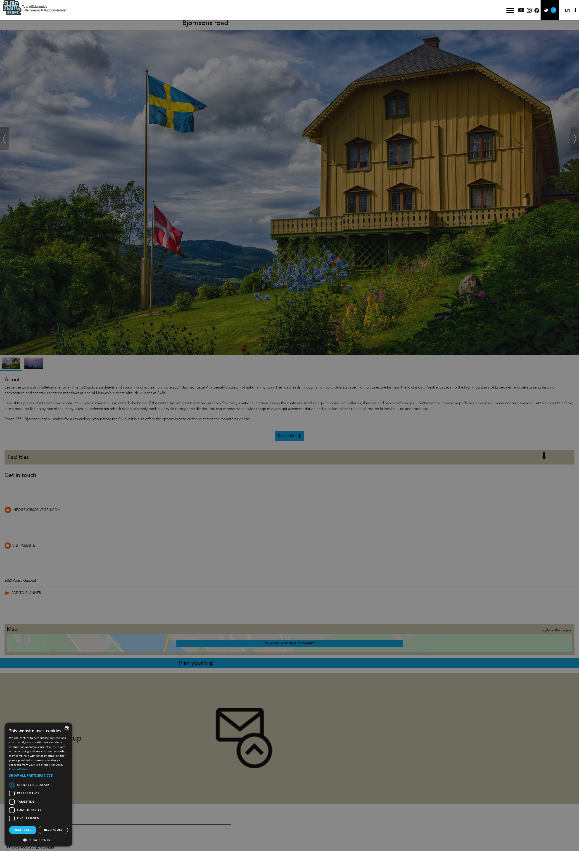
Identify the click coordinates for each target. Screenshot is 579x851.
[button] (38, 775)
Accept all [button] (22, 830)
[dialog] (38, 784)
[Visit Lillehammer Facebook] (536, 11)
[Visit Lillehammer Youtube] (521, 11)
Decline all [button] (53, 830)
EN (567, 10)
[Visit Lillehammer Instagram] (529, 11)
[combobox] (66, 728)
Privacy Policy (18, 769)
